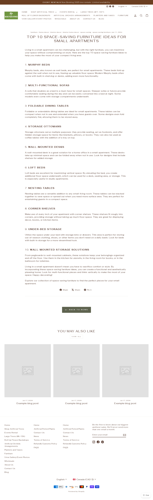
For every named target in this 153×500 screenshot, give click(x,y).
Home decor (44, 32)
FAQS (36, 447)
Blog (101, 19)
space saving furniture (102, 32)
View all (76, 336)
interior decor (55, 32)
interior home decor (71, 32)
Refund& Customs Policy (45, 444)
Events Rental (68, 12)
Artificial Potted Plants (44, 429)
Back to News (78, 310)
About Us (75, 19)
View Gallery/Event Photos (36, 19)
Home (25, 12)
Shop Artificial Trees (43, 12)
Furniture (123, 15)
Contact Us (89, 19)
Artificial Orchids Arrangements (72, 15)
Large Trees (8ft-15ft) (92, 12)
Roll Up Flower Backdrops (36, 15)
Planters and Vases (104, 15)
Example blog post (28, 403)
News (36, 436)
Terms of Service (42, 440)
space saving (85, 32)
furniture (34, 32)
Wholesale (60, 19)
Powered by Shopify (76, 491)
